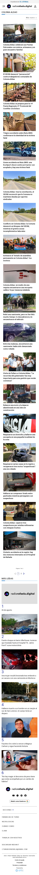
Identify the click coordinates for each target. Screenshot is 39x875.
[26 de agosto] (19, 594)
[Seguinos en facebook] (25, 795)
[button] (15, 574)
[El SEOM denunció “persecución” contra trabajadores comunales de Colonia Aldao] (19, 62)
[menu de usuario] (35, 6)
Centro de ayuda (19, 860)
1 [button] (18, 574)
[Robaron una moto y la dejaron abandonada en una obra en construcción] (19, 393)
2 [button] (21, 574)
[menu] (4, 6)
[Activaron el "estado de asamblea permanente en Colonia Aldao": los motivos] (19, 244)
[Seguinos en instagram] (21, 795)
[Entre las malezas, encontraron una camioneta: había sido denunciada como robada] (19, 332)
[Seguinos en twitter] (17, 795)
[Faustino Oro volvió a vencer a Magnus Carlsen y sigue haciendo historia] (19, 727)
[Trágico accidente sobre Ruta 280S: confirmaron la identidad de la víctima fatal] (19, 121)
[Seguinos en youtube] (13, 795)
